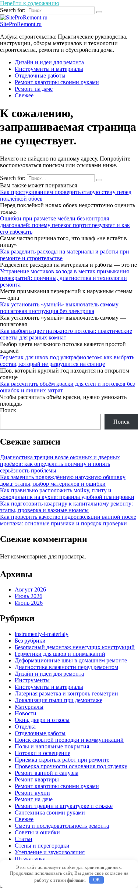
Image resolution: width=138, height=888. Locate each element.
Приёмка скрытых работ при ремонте (62, 759)
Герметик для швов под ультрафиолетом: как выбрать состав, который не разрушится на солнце (67, 360)
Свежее (24, 95)
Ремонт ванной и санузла (46, 773)
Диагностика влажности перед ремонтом (66, 667)
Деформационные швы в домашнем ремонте (71, 660)
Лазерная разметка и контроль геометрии (66, 693)
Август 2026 (30, 589)
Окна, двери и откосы (42, 720)
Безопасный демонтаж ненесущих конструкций (75, 647)
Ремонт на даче (34, 89)
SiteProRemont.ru (21, 24)
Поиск (8, 410)
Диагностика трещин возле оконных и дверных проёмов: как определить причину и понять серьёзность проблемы (60, 464)
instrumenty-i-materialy (41, 634)
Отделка (25, 726)
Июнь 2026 (29, 603)
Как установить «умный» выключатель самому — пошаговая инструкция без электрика (63, 307)
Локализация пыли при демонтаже (58, 700)
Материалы (29, 707)
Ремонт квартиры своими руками (57, 82)
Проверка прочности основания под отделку (71, 766)
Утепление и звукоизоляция (50, 852)
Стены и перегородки (42, 845)
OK (96, 879)
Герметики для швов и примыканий (60, 654)
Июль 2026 (28, 596)
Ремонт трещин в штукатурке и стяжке (64, 806)
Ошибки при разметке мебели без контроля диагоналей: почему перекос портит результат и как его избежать (65, 225)
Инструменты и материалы (49, 69)
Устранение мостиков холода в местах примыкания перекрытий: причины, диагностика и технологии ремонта (64, 278)
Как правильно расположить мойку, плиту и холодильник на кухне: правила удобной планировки (67, 493)
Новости (25, 713)
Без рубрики (30, 640)
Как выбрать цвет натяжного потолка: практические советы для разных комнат (66, 334)
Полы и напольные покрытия (52, 746)
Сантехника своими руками (50, 812)
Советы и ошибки (37, 832)
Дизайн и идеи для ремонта (49, 62)
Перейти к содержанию (29, 3)
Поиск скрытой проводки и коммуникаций (69, 740)
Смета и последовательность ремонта (62, 826)
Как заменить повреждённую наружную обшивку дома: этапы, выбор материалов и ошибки (62, 480)
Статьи (23, 839)
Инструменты (32, 680)
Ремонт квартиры (37, 779)
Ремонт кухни (32, 793)
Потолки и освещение (42, 753)
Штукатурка (30, 859)
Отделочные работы (40, 75)
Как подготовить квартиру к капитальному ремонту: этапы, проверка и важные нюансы (66, 506)
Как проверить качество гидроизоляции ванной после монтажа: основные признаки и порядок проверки (68, 520)
